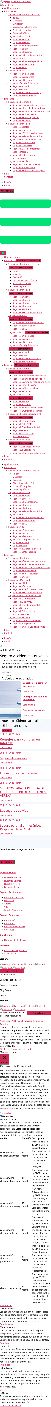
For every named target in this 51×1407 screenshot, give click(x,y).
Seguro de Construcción (24, 114)
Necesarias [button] (5, 1113)
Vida (6, 906)
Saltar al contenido (21, 1)
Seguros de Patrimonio (19, 101)
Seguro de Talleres (22, 130)
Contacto (8, 176)
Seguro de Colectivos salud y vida (29, 170)
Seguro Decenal (20, 151)
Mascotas (17, 20)
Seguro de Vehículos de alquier (28, 133)
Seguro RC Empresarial (24, 142)
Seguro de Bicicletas (22, 51)
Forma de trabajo (12, 887)
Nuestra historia (12, 883)
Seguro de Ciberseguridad (26, 117)
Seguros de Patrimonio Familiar (24, 14)
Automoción (10, 920)
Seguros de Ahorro (17, 58)
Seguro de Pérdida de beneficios (29, 108)
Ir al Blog (7, 730)
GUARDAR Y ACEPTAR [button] (10, 1405)
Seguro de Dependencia (24, 95)
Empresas (9, 98)
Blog (6, 173)
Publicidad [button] (5, 1364)
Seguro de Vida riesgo (23, 73)
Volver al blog (14, 646)
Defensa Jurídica (21, 33)
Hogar (16, 17)
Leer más (6, 672)
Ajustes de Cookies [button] (9, 1049)
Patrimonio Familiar (14, 897)
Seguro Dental (20, 89)
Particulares (10, 11)
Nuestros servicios (13, 877)
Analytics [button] (4, 1343)
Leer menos (7, 675)
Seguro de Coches (21, 39)
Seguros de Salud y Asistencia (23, 83)
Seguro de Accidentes (23, 76)
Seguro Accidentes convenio (27, 164)
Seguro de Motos (21, 42)
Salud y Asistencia (13, 910)
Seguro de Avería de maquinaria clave (31, 111)
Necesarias (7, 1116)
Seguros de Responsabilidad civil (24, 139)
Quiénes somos (12, 8)
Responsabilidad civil (14, 926)
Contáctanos (7, 861)
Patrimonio (9, 923)
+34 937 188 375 (12, 953)
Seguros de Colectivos (19, 161)
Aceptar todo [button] (25, 1049)
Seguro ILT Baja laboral (24, 167)
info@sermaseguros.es (15, 950)
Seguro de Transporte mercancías (29, 105)
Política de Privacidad (22, 1020)
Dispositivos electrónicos (25, 27)
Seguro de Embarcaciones (25, 45)
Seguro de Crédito (22, 120)
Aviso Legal (5, 1020)
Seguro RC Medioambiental (26, 148)
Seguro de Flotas (21, 126)
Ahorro (7, 903)
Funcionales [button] (6, 1305)
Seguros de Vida (16, 70)
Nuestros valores (12, 880)
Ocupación (18, 23)
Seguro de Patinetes (23, 48)
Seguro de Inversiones (24, 64)
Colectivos (9, 929)
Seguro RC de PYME (22, 145)
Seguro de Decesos (22, 80)
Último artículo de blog (15, 940)
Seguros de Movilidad (19, 36)
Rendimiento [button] (6, 1324)
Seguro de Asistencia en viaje (27, 92)
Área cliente (7, 190)
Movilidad (9, 900)
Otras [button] (3, 1389)
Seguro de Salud (21, 86)
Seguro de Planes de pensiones (28, 61)
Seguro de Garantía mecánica (27, 55)
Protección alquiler (22, 30)
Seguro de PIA (20, 67)
